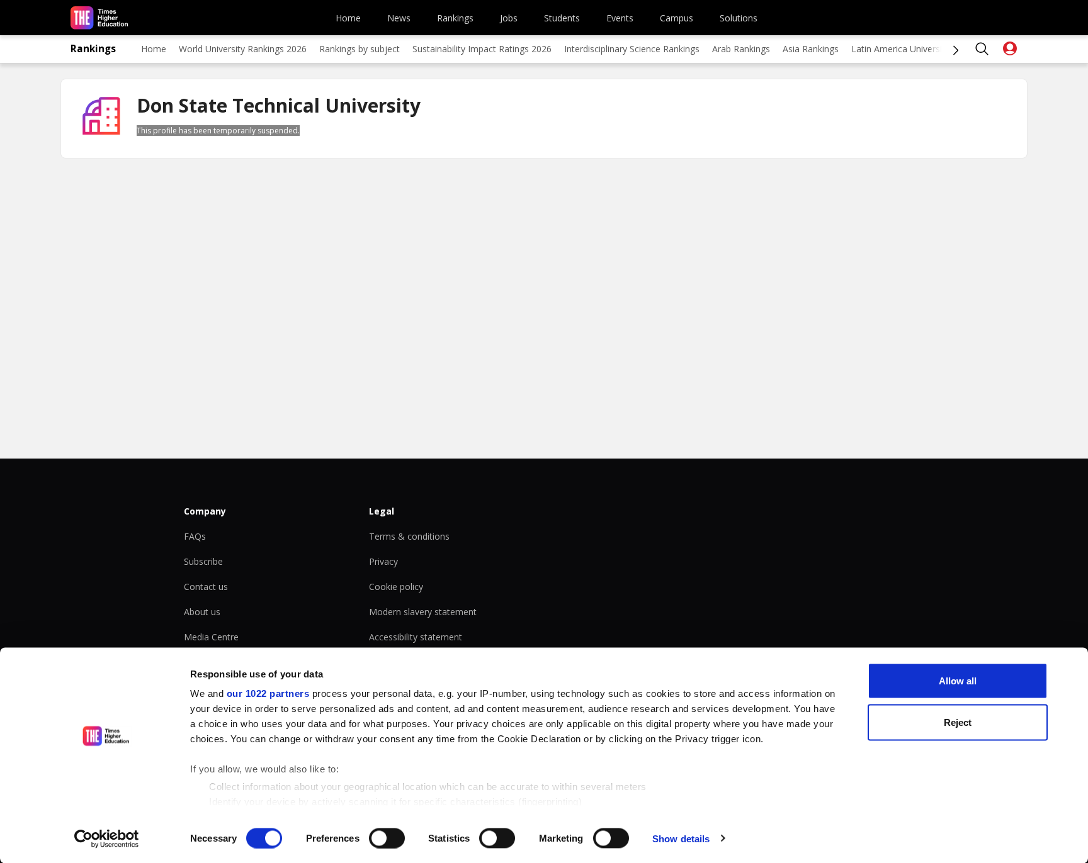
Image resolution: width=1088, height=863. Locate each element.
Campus (676, 18)
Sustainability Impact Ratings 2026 (482, 49)
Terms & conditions (409, 536)
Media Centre (211, 637)
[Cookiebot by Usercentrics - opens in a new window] (107, 838)
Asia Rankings (811, 49)
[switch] (387, 838)
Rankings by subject (359, 49)
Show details (681, 838)
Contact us (206, 587)
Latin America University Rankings (920, 49)
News (399, 18)
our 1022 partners (268, 693)
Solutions (738, 18)
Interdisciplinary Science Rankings (632, 49)
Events (619, 18)
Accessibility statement (415, 637)
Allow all (958, 681)
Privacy (383, 561)
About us (202, 612)
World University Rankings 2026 (243, 49)
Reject (958, 721)
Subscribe (203, 561)
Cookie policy (396, 587)
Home (348, 18)
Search (982, 49)
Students (562, 18)
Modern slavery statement (423, 612)
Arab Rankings (741, 49)
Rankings (455, 18)
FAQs (195, 536)
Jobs (509, 18)
